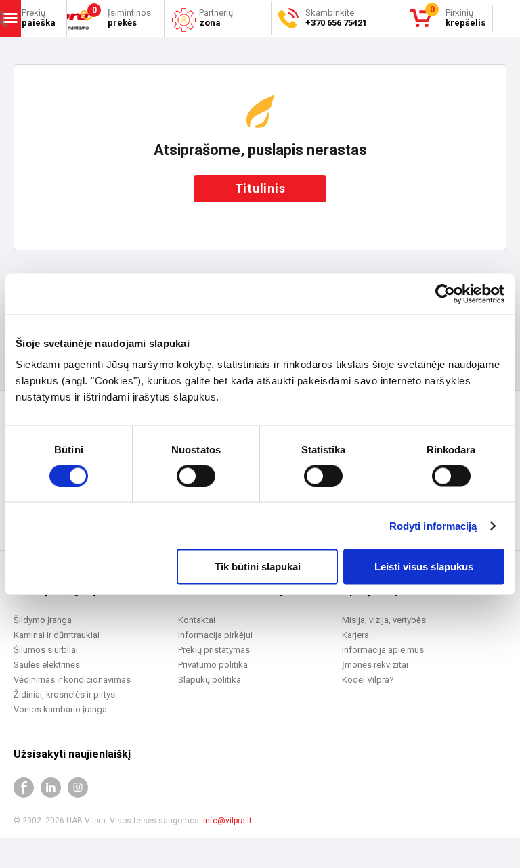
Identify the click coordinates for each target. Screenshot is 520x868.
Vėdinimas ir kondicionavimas (72, 680)
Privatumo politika (213, 665)
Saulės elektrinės (47, 665)
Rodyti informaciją (433, 525)
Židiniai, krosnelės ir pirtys (64, 694)
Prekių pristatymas (214, 650)
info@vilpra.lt (227, 820)
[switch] (196, 475)
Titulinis (260, 188)
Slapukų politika (209, 680)
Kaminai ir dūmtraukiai (57, 635)
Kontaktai (196, 620)
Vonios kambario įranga (60, 709)
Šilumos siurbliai (46, 650)
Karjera (355, 635)
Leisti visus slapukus (423, 566)
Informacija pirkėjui (215, 635)
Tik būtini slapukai (258, 566)
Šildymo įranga (43, 620)
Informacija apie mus (383, 650)
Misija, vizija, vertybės (384, 620)
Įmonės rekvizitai (375, 665)
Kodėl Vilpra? (368, 680)
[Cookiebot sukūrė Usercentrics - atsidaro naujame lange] (445, 293)
